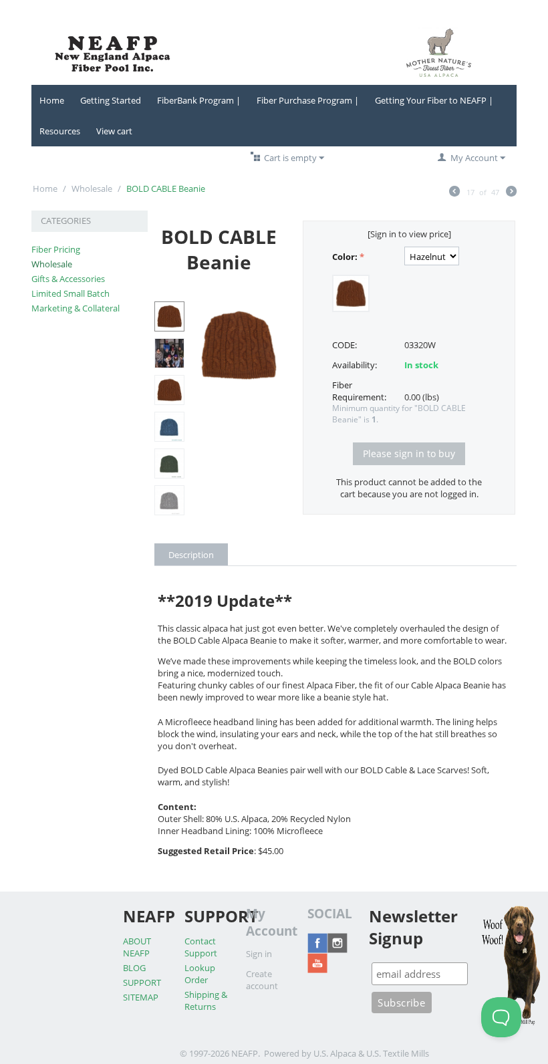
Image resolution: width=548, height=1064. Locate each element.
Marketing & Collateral (75, 308)
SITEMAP (140, 997)
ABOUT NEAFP (137, 947)
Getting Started (110, 100)
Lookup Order (199, 974)
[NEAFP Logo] (274, 51)
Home (51, 100)
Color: (345, 257)
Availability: (354, 365)
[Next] (511, 192)
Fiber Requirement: (359, 391)
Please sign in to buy (409, 453)
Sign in (259, 954)
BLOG (134, 968)
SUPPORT (142, 982)
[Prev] (454, 192)
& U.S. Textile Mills (393, 1053)
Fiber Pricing (55, 249)
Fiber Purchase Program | (308, 100)
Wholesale (92, 188)
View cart (114, 131)
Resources (59, 131)
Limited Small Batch (70, 293)
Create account (262, 980)
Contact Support (200, 947)
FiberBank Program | (199, 100)
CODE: (344, 345)
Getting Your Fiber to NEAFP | (434, 100)
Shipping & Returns (205, 1000)
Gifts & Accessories (68, 279)
